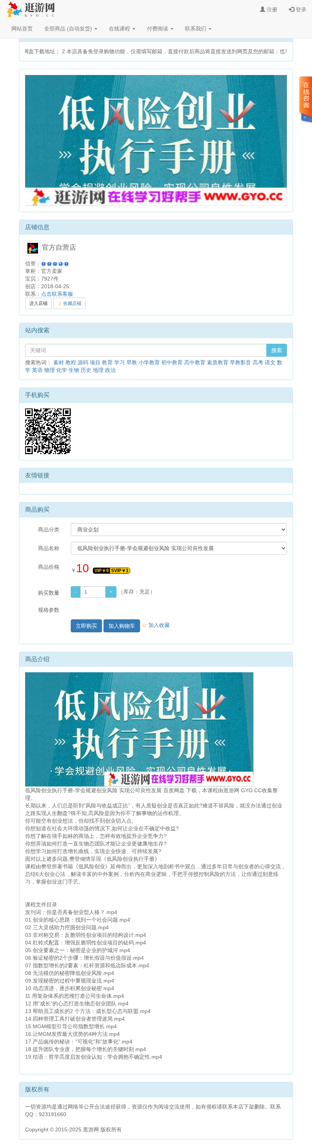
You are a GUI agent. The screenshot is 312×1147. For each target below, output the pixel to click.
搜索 (276, 350)
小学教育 (149, 362)
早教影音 (240, 362)
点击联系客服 (57, 294)
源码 (83, 362)
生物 (73, 370)
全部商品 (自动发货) (69, 29)
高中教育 (194, 362)
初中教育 (172, 362)
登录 (300, 9)
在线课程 (120, 29)
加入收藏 (156, 625)
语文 (270, 362)
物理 (49, 370)
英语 (37, 370)
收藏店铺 (69, 303)
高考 (258, 362)
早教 (131, 362)
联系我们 (196, 29)
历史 (86, 370)
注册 (271, 9)
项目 (95, 362)
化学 (61, 370)
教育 (107, 362)
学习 (119, 362)
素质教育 (217, 362)
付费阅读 (158, 29)
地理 (98, 370)
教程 (70, 362)
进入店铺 (38, 303)
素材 (58, 362)
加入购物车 (121, 626)
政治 (110, 370)
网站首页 (22, 29)
